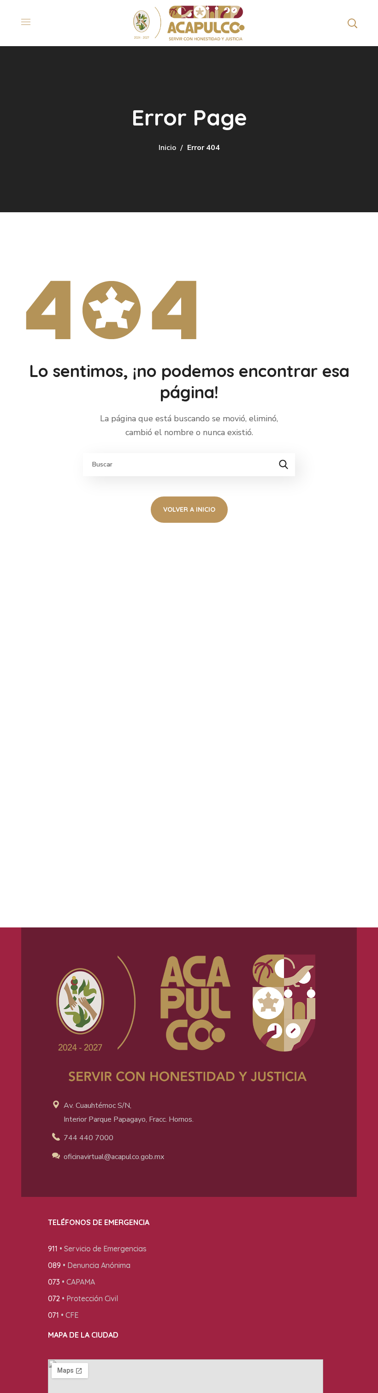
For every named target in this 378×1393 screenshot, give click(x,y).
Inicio (167, 148)
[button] (352, 23)
